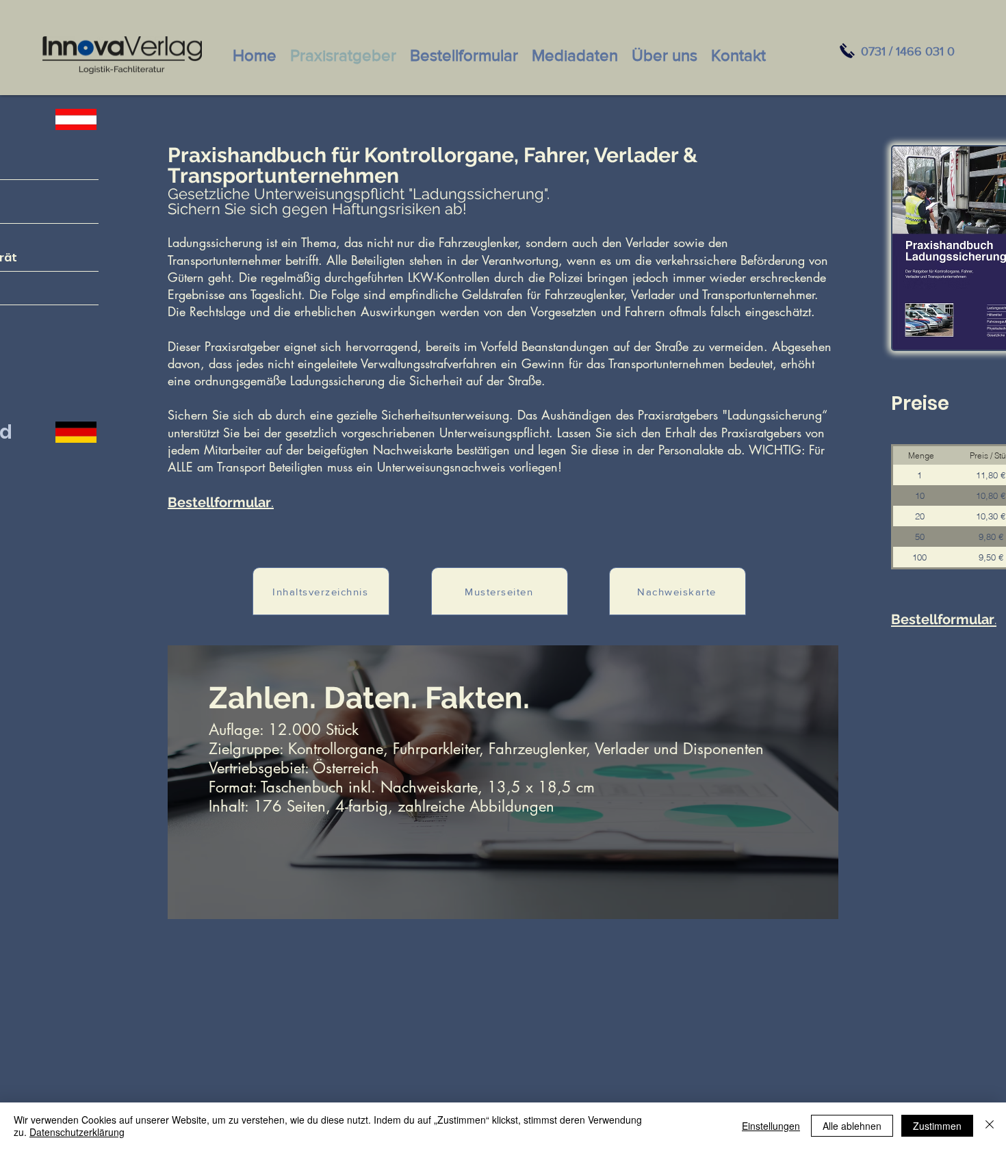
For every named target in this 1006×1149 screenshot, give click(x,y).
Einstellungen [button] (771, 1126)
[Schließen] (989, 1125)
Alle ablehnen (852, 1126)
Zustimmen (937, 1126)
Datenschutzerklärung (77, 1132)
